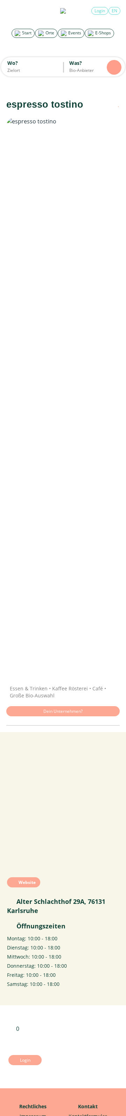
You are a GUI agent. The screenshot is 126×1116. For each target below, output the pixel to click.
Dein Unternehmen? (63, 711)
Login (99, 11)
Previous (18, 396)
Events (74, 33)
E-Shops (102, 33)
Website (27, 882)
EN (114, 11)
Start (26, 33)
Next (107, 396)
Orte (49, 33)
